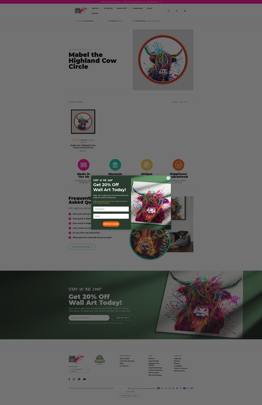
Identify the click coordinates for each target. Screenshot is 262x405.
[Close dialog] (168, 178)
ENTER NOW (111, 224)
